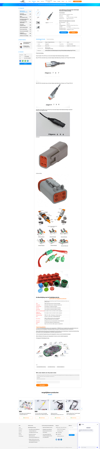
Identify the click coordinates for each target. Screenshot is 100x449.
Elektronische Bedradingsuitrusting (25, 11)
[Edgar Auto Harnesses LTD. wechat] (25, 61)
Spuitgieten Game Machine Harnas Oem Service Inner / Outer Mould (47, 431)
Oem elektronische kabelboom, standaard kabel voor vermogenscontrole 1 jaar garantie (34, 431)
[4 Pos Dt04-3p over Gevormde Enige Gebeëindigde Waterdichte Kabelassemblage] (49, 18)
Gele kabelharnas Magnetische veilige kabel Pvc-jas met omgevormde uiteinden (72, 414)
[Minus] (97, 424)
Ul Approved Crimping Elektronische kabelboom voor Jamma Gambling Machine (25, 414)
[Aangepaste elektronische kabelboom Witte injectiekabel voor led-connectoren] (57, 405)
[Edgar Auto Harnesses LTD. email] (20, 61)
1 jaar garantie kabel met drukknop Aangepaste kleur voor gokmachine (47, 436)
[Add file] (79, 447)
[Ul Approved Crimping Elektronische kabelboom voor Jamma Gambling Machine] (26, 405)
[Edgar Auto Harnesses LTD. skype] (28, 61)
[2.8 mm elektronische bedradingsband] (21, 43)
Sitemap (20, 434)
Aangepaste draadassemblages (25, 33)
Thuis (20, 427)
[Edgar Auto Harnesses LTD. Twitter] (56, 439)
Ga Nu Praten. (77, 1)
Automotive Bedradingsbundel (25, 14)
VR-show (20, 430)
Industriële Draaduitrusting (25, 25)
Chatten (25, 63)
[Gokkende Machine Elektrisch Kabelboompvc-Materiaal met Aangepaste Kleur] (42, 405)
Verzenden (42, 385)
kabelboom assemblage (25, 35)
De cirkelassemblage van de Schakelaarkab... (25, 19)
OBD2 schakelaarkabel (25, 27)
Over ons (20, 431)
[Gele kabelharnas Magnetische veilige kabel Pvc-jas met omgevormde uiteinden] (73, 405)
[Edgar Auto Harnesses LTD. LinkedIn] (61, 439)
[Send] (97, 447)
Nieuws (63, 1)
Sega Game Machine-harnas (47, 427)
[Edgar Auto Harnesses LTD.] (22, 1)
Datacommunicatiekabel (25, 31)
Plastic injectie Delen (25, 29)
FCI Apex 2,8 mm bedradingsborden (26, 46)
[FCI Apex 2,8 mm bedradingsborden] (21, 47)
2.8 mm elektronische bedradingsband (27, 43)
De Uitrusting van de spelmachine (25, 22)
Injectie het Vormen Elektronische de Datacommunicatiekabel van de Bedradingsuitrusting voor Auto (34, 436)
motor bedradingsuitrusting (25, 17)
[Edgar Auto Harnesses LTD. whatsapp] (23, 61)
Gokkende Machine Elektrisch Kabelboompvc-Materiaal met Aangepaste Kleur (41, 414)
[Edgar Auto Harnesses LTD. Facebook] (59, 439)
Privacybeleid (21, 436)
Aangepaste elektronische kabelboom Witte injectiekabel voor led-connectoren (56, 414)
